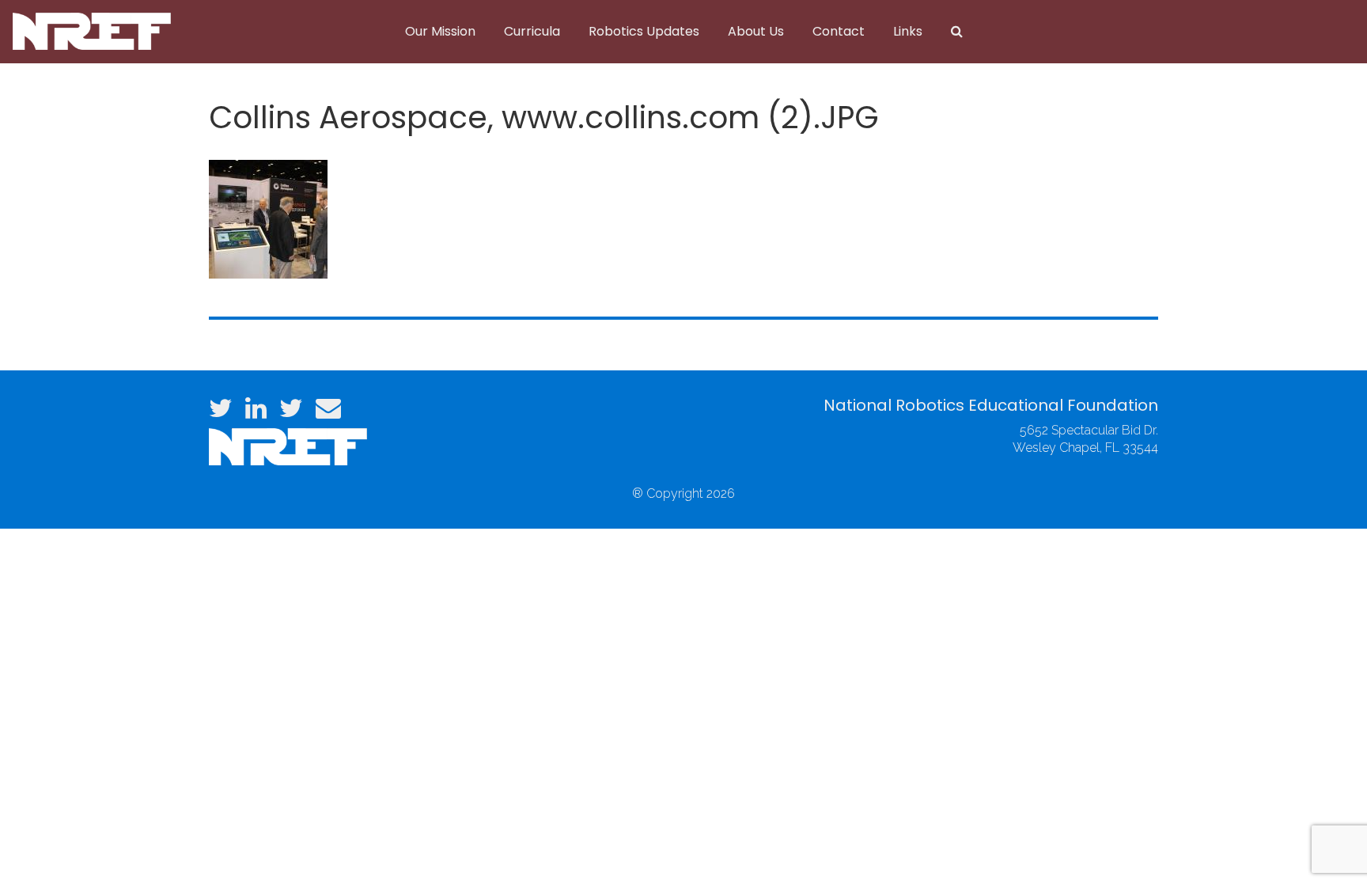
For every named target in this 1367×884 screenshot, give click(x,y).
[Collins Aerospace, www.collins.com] (268, 217)
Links (907, 31)
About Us (756, 31)
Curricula (532, 31)
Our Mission (440, 31)
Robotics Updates (644, 31)
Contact (838, 31)
